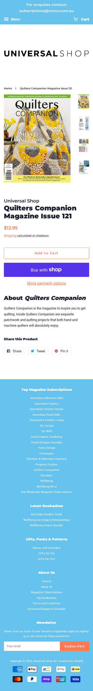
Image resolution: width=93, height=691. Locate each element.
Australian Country (46, 403)
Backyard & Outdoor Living (47, 420)
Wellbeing (46, 481)
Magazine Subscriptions (46, 592)
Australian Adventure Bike (46, 398)
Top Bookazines (46, 598)
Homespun (46, 453)
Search (46, 581)
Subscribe (74, 646)
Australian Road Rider (46, 414)
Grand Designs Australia (46, 442)
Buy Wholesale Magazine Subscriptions (46, 492)
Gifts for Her (46, 553)
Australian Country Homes (47, 409)
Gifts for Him (46, 559)
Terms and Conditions (47, 603)
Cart (84, 19)
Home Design (46, 448)
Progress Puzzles (46, 464)
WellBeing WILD (46, 486)
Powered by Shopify (70, 661)
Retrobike (46, 475)
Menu (15, 19)
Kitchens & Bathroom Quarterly (47, 459)
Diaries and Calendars (47, 548)
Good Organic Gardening (46, 437)
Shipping (10, 236)
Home (8, 88)
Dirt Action (46, 425)
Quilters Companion (46, 470)
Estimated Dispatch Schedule (47, 609)
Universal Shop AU (45, 661)
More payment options (46, 283)
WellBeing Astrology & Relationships (46, 520)
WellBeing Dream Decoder (46, 525)
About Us (46, 587)
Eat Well (46, 431)
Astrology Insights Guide (46, 514)
